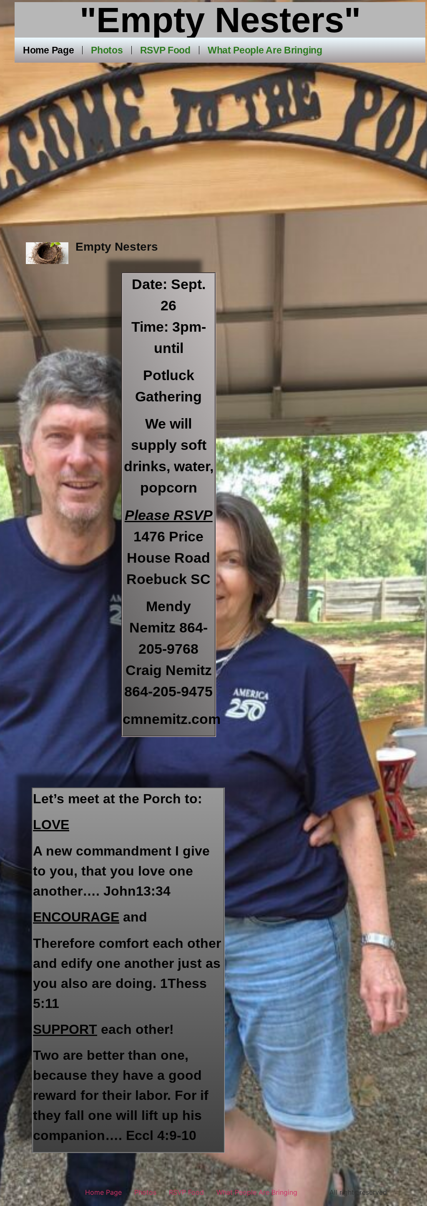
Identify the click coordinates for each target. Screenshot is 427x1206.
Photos (107, 50)
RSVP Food (165, 50)
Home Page (48, 50)
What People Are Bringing (265, 50)
